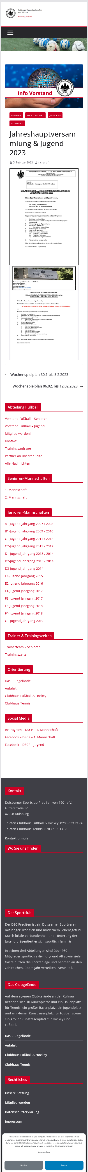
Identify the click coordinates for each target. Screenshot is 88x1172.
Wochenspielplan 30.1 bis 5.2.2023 (39, 374)
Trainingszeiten (16, 654)
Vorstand (17, 123)
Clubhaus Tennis (17, 703)
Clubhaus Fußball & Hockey (25, 696)
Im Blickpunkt (35, 115)
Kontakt (10, 441)
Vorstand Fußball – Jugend (25, 426)
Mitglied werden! (18, 433)
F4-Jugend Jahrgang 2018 (24, 613)
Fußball (16, 115)
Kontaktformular (17, 838)
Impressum (13, 1121)
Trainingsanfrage (18, 448)
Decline (24, 1165)
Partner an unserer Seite (23, 456)
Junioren (55, 115)
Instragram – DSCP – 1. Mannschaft (31, 730)
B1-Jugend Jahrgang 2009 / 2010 (29, 531)
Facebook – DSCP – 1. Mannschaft (30, 737)
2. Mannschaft (16, 497)
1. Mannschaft (16, 490)
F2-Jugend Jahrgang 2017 (24, 598)
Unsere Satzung (17, 1093)
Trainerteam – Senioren (23, 647)
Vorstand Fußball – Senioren (26, 418)
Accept (64, 1165)
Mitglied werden (17, 1102)
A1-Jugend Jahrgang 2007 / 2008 (29, 524)
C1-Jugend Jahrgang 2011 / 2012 (29, 538)
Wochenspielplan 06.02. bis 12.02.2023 (45, 386)
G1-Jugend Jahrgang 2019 (24, 621)
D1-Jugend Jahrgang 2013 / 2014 (29, 553)
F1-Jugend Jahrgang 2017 (24, 591)
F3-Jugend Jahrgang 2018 (24, 606)
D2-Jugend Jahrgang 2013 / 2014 (29, 561)
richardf (43, 162)
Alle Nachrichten (17, 463)
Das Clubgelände (18, 681)
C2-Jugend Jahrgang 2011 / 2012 (29, 546)
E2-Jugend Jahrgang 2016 (24, 583)
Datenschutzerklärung (22, 1112)
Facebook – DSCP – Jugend (24, 744)
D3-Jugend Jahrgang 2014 (24, 568)
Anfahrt (10, 688)
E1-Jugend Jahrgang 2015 (24, 576)
